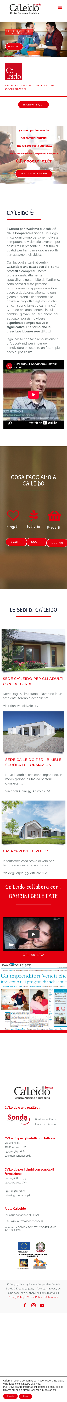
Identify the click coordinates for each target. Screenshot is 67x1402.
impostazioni (49, 1390)
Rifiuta (26, 1396)
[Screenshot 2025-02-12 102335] (33, 964)
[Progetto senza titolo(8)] (32, 1241)
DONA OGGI (14, 46)
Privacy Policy (16, 1297)
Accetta (10, 1396)
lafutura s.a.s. (51, 1297)
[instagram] (33, 1305)
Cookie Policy (34, 1297)
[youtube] (42, 1305)
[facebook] (24, 1305)
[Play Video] (33, 934)
